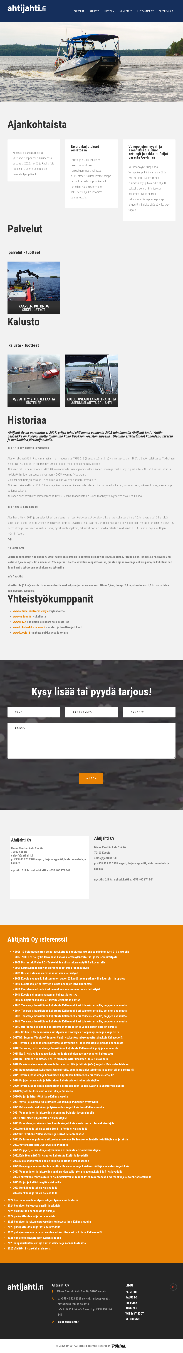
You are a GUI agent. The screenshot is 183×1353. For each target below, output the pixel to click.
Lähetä (91, 778)
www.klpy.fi (19, 622)
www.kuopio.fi (21, 632)
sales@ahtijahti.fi (68, 1322)
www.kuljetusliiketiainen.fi (29, 627)
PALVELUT (79, 11)
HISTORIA (110, 11)
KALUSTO (94, 11)
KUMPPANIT (126, 11)
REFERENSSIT (166, 11)
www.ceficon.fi (22, 616)
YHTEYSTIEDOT (145, 11)
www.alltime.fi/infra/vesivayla (31, 611)
